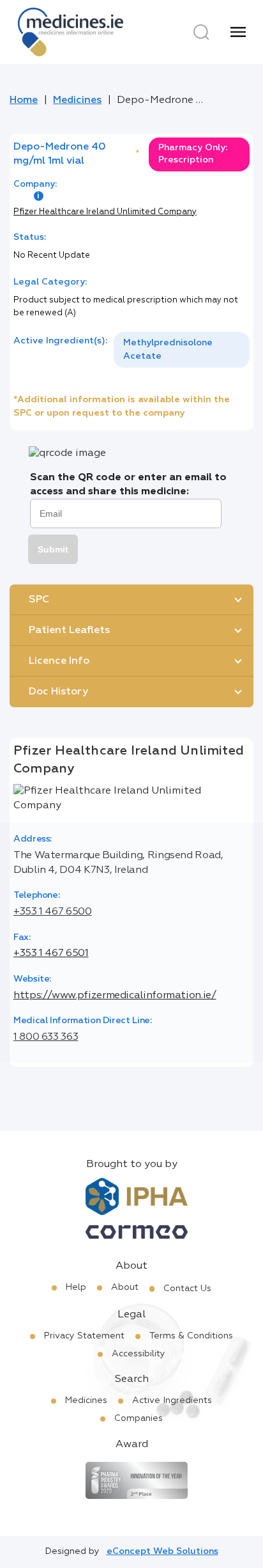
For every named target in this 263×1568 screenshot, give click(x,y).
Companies (138, 1418)
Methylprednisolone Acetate (168, 349)
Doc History (58, 692)
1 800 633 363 (45, 1037)
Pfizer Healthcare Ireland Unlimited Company (105, 212)
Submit (53, 549)
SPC (39, 600)
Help (76, 1287)
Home (24, 100)
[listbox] (182, 350)
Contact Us (187, 1288)
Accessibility (138, 1353)
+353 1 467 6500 (52, 912)
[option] (182, 350)
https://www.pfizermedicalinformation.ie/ (114, 996)
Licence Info (59, 661)
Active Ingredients (172, 1400)
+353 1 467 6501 (51, 953)
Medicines (77, 100)
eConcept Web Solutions (162, 1551)
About (125, 1287)
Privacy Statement (84, 1335)
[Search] (201, 32)
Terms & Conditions (191, 1335)
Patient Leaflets (69, 630)
